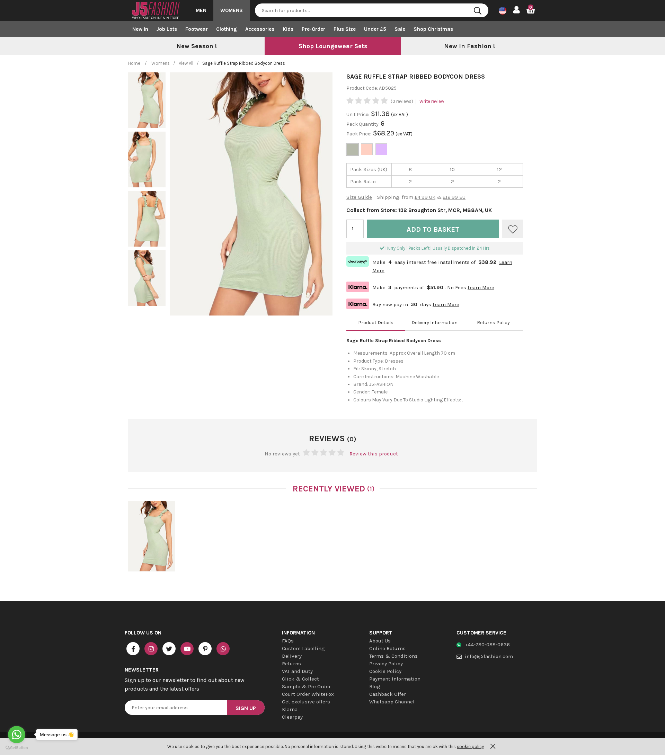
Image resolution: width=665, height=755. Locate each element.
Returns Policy (493, 323)
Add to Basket (433, 229)
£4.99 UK (425, 197)
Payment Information (394, 679)
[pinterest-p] (205, 648)
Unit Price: (357, 114)
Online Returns (387, 648)
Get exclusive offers (306, 702)
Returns (291, 663)
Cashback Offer (387, 694)
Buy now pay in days (402, 304)
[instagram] (151, 648)
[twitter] (169, 648)
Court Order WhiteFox (308, 694)
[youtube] (187, 648)
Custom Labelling (303, 648)
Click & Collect (300, 679)
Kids (288, 29)
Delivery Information (434, 323)
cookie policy (470, 746)
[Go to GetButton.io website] (17, 748)
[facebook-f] (133, 648)
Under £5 (375, 29)
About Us (380, 641)
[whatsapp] (223, 648)
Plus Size (345, 29)
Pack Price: (358, 134)
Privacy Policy (386, 663)
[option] (196, 46)
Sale (399, 29)
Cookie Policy (385, 671)
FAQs (288, 641)
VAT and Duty (297, 671)
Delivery (292, 656)
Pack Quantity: (363, 124)
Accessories (259, 29)
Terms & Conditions (393, 656)
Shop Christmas (433, 29)
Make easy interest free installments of (429, 266)
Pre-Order (313, 29)
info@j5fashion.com (489, 656)
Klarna (290, 709)
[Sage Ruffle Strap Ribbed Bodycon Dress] (151, 536)
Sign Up (246, 708)
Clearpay (292, 717)
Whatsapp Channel (392, 702)
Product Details (375, 323)
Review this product (373, 454)
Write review (431, 101)
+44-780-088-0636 (487, 644)
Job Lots (167, 29)
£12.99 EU (454, 197)
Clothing (226, 29)
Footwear (196, 29)
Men (201, 10)
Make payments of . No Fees (420, 287)
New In (140, 29)
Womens (231, 10)
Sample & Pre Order (306, 686)
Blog (374, 686)
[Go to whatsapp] (16, 734)
